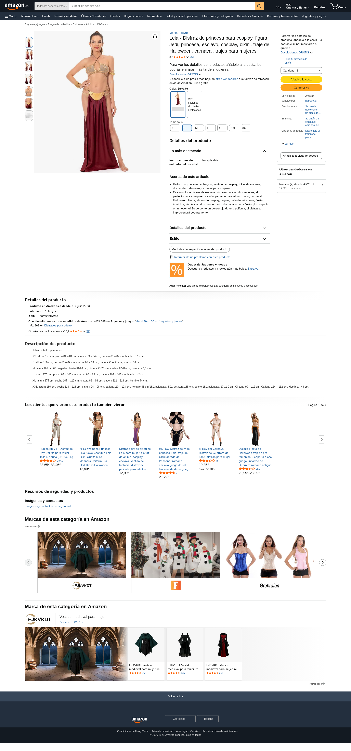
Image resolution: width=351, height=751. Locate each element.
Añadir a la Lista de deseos (300, 155)
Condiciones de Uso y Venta (132, 731)
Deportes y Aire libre (250, 16)
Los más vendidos (65, 16)
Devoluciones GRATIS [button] (184, 74)
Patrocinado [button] (31, 526)
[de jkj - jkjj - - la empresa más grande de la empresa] (38, 619)
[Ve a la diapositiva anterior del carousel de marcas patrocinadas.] (28, 562)
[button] (10, 16)
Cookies (194, 731)
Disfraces (78, 24)
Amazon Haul (29, 16)
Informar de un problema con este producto (202, 257)
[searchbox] (162, 6)
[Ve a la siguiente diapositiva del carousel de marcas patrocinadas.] (322, 562)
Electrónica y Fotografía (217, 16)
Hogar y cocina (133, 16)
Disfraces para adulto (58, 325)
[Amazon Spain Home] (139, 720)
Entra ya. (253, 268)
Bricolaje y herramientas (282, 16)
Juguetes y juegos (314, 16)
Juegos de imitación (59, 24)
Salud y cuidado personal (182, 16)
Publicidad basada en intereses (220, 731)
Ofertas (115, 16)
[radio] (29, 42)
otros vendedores (227, 78)
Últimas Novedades (93, 16)
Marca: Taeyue (178, 32)
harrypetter (311, 100)
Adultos (90, 24)
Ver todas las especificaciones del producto (199, 249)
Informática (154, 16)
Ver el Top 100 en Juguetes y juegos (159, 321)
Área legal (181, 731)
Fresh (46, 16)
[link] (56, 453)
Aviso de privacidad (162, 731)
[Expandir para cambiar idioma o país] (280, 7)
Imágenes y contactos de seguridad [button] (48, 506)
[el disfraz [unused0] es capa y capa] (76, 654)
